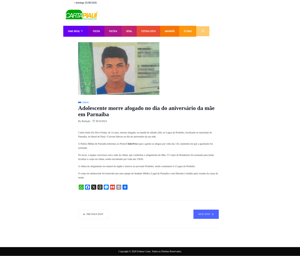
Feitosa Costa (148, 31)
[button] (202, 31)
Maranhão (170, 31)
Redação (86, 121)
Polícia (96, 31)
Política (113, 31)
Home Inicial (74, 31)
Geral (129, 31)
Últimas (188, 31)
